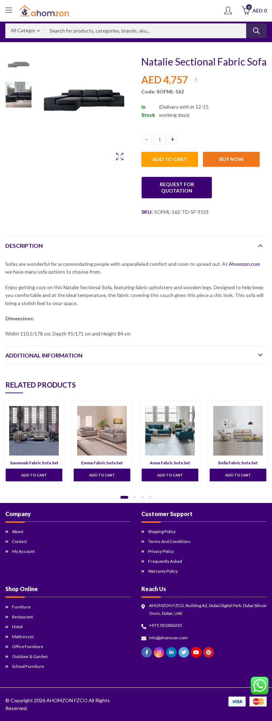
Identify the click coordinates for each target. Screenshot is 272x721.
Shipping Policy (162, 531)
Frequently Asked (165, 561)
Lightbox (120, 156)
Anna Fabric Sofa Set (170, 462)
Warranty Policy (163, 571)
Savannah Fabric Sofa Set (34, 462)
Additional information (44, 355)
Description (24, 245)
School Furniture (28, 666)
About (17, 531)
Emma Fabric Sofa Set (102, 462)
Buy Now (231, 159)
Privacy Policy (161, 551)
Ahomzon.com (244, 264)
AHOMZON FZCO (66, 700)
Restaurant (22, 616)
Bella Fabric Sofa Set (238, 462)
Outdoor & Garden (30, 656)
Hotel (17, 626)
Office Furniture (27, 646)
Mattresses (23, 636)
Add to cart (169, 159)
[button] (124, 497)
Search (256, 30)
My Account (23, 551)
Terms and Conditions (169, 541)
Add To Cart (34, 475)
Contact (19, 541)
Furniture (21, 607)
